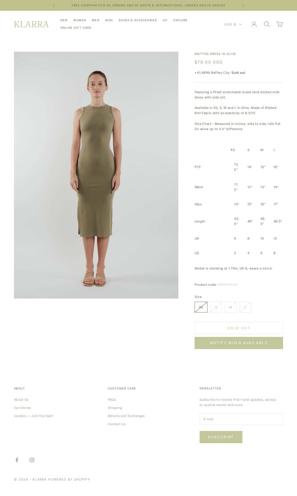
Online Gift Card (75, 27)
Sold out (239, 328)
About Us (21, 400)
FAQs (112, 400)
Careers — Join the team (33, 416)
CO (165, 20)
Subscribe (221, 437)
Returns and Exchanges (126, 416)
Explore (180, 20)
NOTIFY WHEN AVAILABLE (239, 343)
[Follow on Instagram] (32, 460)
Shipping (115, 408)
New (64, 20)
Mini (109, 20)
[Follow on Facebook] (17, 460)
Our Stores (22, 408)
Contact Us (117, 424)
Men (95, 20)
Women (79, 20)
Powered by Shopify (69, 479)
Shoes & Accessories (138, 20)
